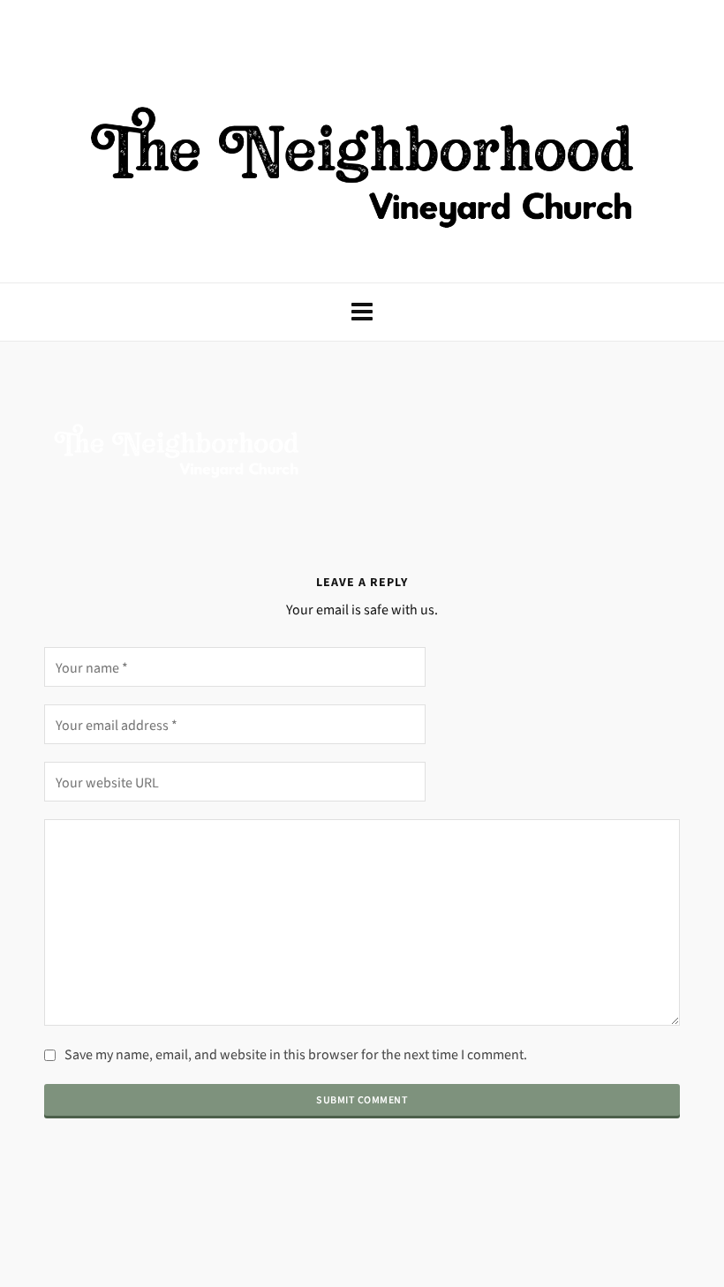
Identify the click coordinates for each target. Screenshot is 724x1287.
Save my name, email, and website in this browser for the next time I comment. (295, 1054)
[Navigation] (362, 312)
